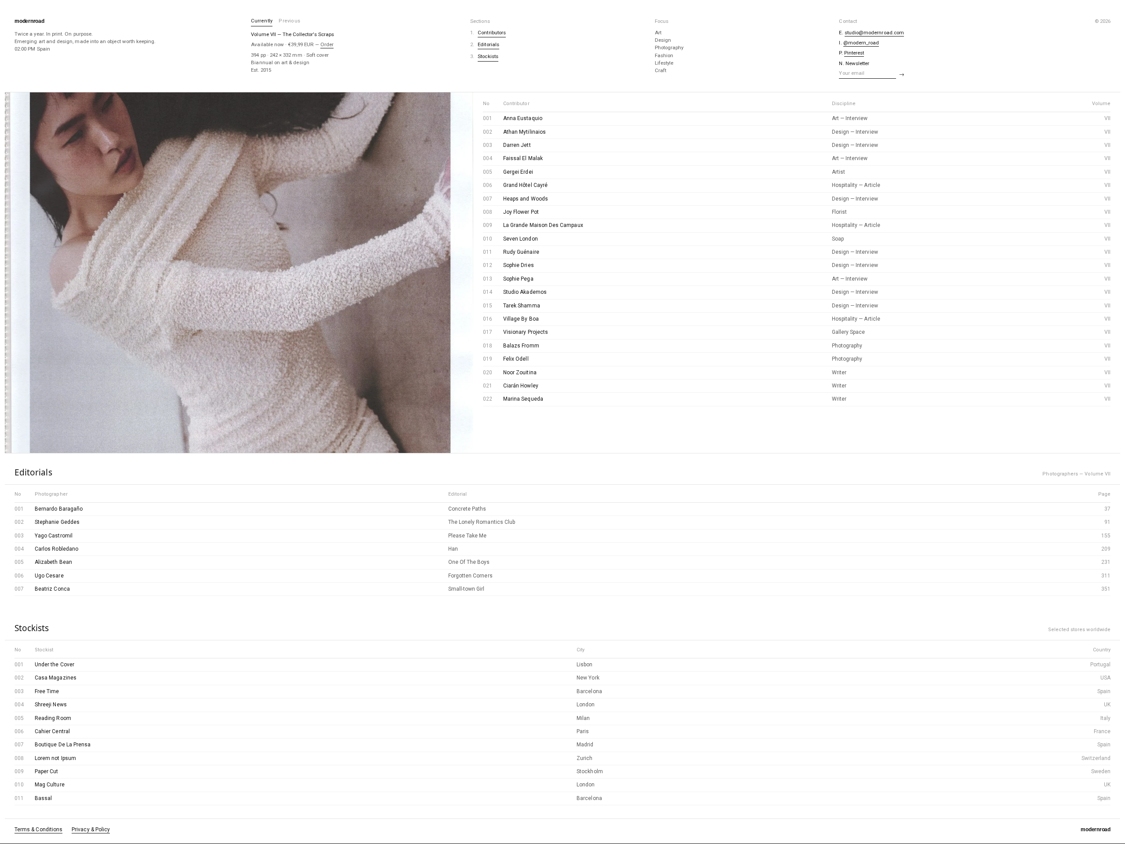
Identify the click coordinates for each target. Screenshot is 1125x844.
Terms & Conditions (38, 829)
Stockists (488, 56)
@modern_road (861, 43)
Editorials (488, 44)
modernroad (29, 21)
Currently (261, 21)
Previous (289, 21)
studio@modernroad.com (874, 32)
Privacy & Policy (91, 829)
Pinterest (854, 53)
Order (327, 44)
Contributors (492, 32)
